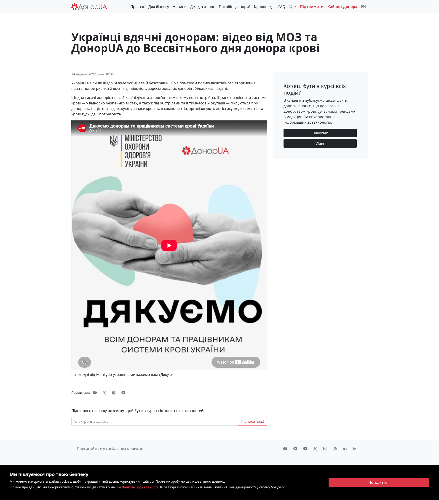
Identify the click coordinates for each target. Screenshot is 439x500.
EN (363, 6)
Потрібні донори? (234, 6)
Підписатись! (252, 421)
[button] (292, 6)
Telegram (320, 133)
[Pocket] (113, 392)
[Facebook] (95, 392)
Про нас (137, 6)
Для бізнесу (158, 6)
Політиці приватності (140, 487)
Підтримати (312, 6)
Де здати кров (202, 6)
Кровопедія (264, 6)
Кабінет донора (342, 6)
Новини (180, 6)
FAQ (281, 6)
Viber (320, 143)
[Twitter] (104, 392)
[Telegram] (123, 392)
